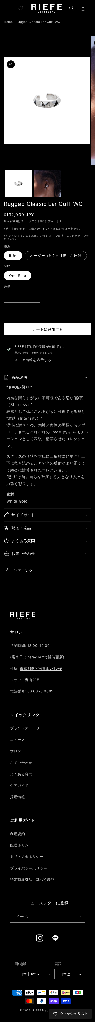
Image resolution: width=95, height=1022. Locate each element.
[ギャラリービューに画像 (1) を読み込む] (18, 183)
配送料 (14, 221)
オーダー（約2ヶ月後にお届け (56, 255)
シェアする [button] (23, 570)
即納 (13, 255)
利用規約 (17, 834)
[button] (10, 8)
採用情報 (17, 797)
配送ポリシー (21, 845)
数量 (7, 287)
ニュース (17, 739)
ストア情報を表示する (32, 360)
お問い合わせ (21, 762)
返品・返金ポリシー (26, 856)
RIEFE (37, 1010)
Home (8, 22)
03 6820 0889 (40, 691)
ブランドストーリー (26, 728)
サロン (15, 751)
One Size (17, 275)
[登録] (79, 917)
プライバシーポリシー (28, 868)
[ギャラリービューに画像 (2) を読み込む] (47, 183)
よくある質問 (21, 774)
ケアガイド (19, 785)
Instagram (35, 657)
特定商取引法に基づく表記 (32, 879)
